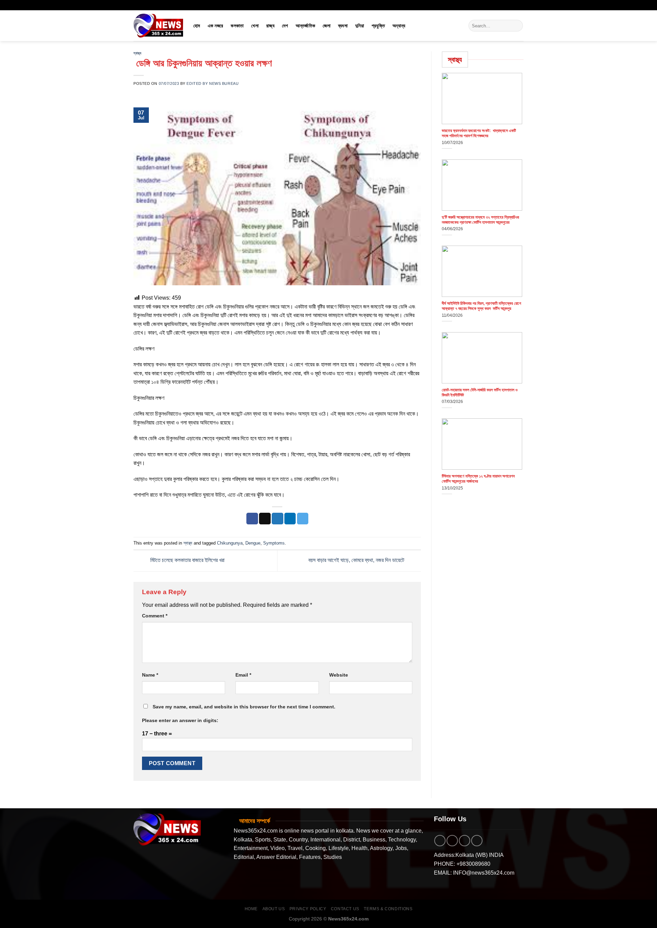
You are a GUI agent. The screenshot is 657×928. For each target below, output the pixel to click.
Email (243, 675)
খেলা (255, 25)
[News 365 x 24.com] (158, 25)
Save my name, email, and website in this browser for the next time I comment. (244, 706)
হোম (196, 25)
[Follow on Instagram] (507, 5)
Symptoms (274, 543)
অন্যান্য (398, 25)
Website (338, 675)
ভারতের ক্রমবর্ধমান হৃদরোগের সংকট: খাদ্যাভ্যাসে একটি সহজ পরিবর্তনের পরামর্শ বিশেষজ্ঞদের (479, 133)
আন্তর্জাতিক (305, 25)
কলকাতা (237, 25)
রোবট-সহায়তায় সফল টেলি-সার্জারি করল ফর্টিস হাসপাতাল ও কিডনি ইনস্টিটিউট (479, 392)
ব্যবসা (343, 25)
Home (251, 908)
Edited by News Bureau (212, 83)
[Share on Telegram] (303, 518)
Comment (154, 615)
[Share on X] (265, 518)
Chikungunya (230, 543)
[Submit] (516, 25)
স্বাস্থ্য (137, 53)
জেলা (327, 25)
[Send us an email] (520, 5)
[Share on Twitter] (277, 518)
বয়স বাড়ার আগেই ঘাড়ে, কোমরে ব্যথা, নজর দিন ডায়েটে (356, 560)
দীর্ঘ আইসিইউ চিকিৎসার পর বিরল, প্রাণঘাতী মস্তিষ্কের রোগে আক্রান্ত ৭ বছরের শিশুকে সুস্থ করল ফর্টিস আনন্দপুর (481, 306)
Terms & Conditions (388, 908)
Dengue (252, 543)
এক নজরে (215, 25)
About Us (273, 908)
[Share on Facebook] (252, 518)
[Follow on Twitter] (514, 5)
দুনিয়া (359, 25)
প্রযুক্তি (378, 25)
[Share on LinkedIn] (290, 518)
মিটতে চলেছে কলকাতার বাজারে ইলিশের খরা (186, 560)
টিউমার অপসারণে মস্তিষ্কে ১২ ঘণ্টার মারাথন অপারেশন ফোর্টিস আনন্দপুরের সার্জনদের (478, 478)
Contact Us (345, 908)
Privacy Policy (307, 908)
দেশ (285, 25)
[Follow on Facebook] (501, 5)
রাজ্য (270, 25)
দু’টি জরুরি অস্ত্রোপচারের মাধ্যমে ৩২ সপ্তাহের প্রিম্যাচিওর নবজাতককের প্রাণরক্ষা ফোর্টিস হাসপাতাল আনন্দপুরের (480, 219)
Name (150, 675)
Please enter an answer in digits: (180, 720)
